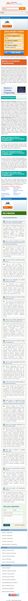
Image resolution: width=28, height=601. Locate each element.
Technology (6, 57)
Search (22, 8)
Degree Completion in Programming (9, 544)
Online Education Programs (14, 3)
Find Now (14, 53)
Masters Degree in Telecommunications (5, 188)
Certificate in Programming (7, 541)
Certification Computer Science (8, 573)
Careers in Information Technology (9, 553)
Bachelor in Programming (7, 532)
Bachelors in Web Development (17, 194)
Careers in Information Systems (8, 556)
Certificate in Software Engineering (9, 570)
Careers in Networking (6, 559)
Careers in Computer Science (8, 550)
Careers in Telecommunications (8, 562)
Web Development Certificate (8, 591)
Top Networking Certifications (8, 588)
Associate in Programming (7, 538)
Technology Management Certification (9, 582)
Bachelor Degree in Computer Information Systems (5, 195)
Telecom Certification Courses (8, 585)
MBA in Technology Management (17, 188)
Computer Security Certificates (8, 576)
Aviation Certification (6, 567)
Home (2, 57)
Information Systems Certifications (9, 579)
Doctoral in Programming (7, 535)
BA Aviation (3, 190)
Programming (12, 57)
